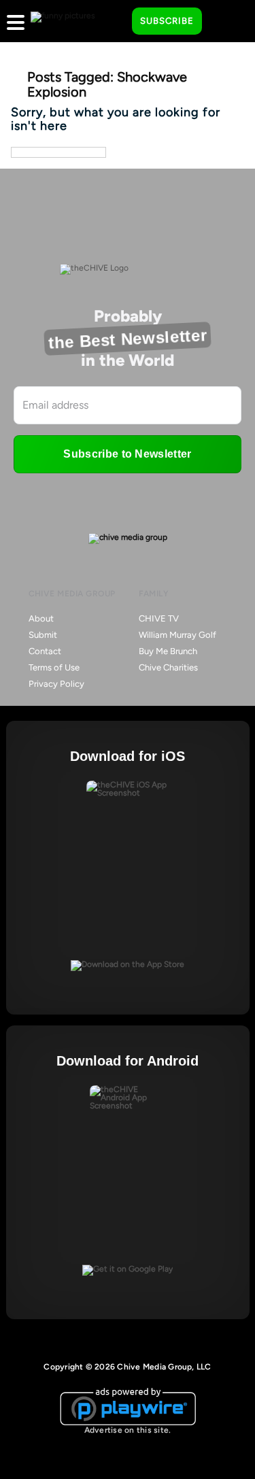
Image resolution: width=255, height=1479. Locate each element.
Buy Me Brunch (168, 651)
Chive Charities (168, 667)
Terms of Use (54, 667)
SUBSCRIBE (167, 21)
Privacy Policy (56, 684)
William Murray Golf (177, 635)
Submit (43, 635)
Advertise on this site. (127, 1430)
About (41, 618)
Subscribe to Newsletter (127, 454)
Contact (45, 651)
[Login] (224, 22)
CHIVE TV (159, 618)
